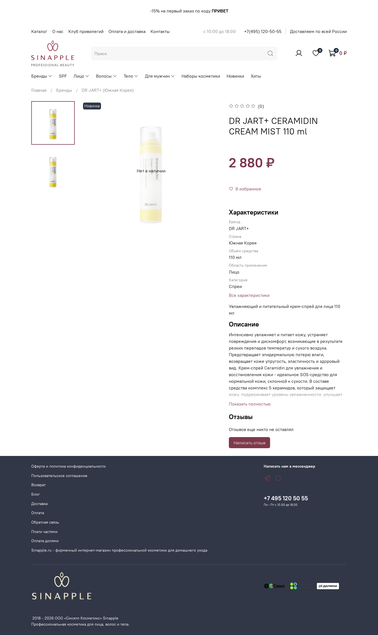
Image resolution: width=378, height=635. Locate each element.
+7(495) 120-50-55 (262, 31)
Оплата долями (45, 540)
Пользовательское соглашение (59, 475)
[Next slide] (209, 170)
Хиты (256, 76)
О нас (57, 31)
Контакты (160, 31)
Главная (38, 90)
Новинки (235, 76)
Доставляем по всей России (318, 31)
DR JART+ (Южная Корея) (108, 90)
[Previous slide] (92, 170)
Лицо (79, 76)
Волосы (104, 76)
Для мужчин (157, 76)
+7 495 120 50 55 (286, 498)
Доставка (39, 503)
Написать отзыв (249, 442)
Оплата (37, 512)
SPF (63, 76)
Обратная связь (45, 522)
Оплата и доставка (127, 31)
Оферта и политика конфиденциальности (68, 466)
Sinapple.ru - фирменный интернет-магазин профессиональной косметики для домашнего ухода (119, 550)
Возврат (38, 484)
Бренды (39, 76)
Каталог (39, 31)
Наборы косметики (201, 76)
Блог (35, 494)
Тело (128, 76)
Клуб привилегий (85, 31)
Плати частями (44, 531)
